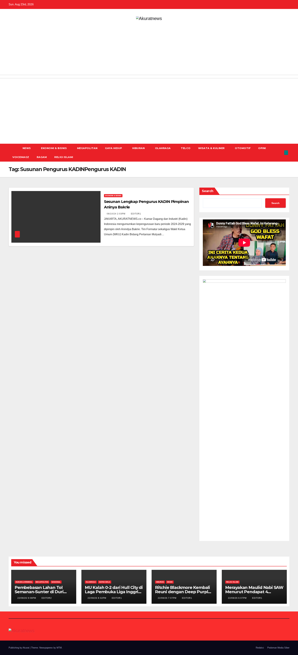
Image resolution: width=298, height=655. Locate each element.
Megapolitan (87, 148)
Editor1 (136, 214)
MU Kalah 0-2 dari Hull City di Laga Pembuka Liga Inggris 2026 (114, 592)
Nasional (56, 582)
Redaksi (260, 647)
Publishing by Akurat (19, 647)
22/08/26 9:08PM (27, 598)
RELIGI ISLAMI (63, 157)
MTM (59, 647)
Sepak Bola (104, 582)
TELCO (186, 148)
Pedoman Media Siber (278, 647)
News (27, 148)
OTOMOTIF (243, 148)
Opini (262, 148)
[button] (280, 152)
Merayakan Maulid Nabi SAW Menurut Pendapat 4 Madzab (254, 592)
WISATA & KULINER (212, 148)
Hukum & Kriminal (24, 582)
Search (207, 191)
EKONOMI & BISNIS (54, 148)
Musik (170, 582)
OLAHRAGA (163, 148)
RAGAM (42, 157)
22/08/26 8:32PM (97, 598)
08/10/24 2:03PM (116, 214)
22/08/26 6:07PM (237, 598)
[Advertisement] (149, 46)
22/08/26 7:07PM (167, 598)
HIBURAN (139, 148)
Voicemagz (20, 157)
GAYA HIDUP (114, 148)
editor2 (47, 598)
